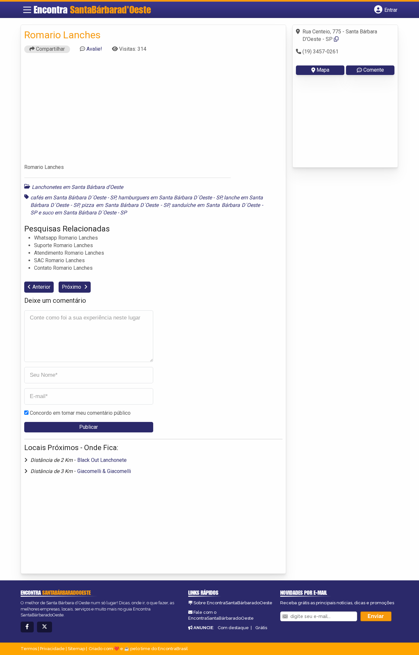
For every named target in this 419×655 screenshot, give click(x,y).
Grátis (261, 627)
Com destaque (233, 627)
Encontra (92, 9)
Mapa (323, 70)
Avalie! (94, 49)
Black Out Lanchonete (102, 460)
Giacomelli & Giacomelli (104, 471)
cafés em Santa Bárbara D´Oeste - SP (73, 197)
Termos (29, 648)
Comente (373, 70)
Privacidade (52, 648)
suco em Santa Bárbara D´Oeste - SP (84, 212)
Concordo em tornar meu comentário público (80, 413)
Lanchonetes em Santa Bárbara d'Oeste (77, 187)
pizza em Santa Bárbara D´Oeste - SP (125, 205)
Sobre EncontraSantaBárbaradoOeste (232, 602)
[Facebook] (27, 627)
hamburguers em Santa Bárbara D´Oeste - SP (170, 197)
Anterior (41, 287)
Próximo (72, 287)
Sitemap (76, 648)
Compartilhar (50, 49)
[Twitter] (44, 627)
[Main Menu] (27, 9)
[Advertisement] (153, 111)
